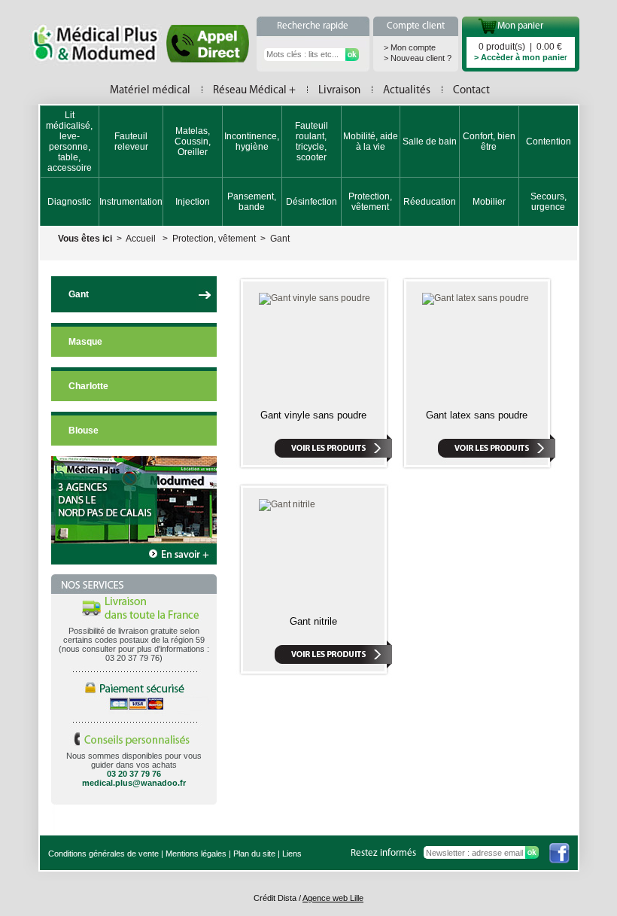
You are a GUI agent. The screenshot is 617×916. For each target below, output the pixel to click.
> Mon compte (410, 47)
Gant (280, 238)
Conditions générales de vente (103, 853)
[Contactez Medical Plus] (207, 58)
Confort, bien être (489, 141)
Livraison (339, 90)
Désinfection (311, 201)
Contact (471, 90)
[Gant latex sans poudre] (475, 298)
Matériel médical (150, 90)
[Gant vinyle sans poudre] (314, 298)
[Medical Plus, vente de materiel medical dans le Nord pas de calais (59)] (102, 45)
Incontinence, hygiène (251, 141)
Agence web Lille (332, 897)
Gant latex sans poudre (476, 415)
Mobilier (489, 201)
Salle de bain (430, 141)
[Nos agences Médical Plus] (134, 561)
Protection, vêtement (370, 201)
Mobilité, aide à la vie (370, 141)
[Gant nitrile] (287, 504)
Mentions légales (196, 853)
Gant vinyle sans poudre (313, 415)
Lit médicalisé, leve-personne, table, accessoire (69, 141)
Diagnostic (69, 201)
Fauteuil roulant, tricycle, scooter (311, 141)
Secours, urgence (548, 201)
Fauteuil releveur (131, 141)
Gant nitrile (313, 621)
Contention (548, 141)
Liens (292, 853)
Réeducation (429, 201)
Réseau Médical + (254, 90)
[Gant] (206, 307)
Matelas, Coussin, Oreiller (193, 141)
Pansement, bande (251, 201)
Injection (192, 201)
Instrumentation (131, 201)
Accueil (141, 238)
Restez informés (383, 853)
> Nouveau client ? (417, 57)
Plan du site (254, 853)
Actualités (406, 90)
